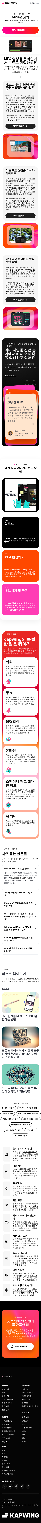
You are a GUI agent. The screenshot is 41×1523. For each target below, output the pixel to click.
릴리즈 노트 (6, 1464)
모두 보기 (5, 988)
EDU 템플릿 (6, 1438)
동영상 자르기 (7, 1403)
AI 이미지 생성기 (27, 1399)
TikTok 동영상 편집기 (10, 1119)
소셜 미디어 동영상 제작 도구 (28, 1113)
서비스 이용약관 (8, 1474)
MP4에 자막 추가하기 (13, 1130)
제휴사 (4, 1460)
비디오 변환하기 (8, 1399)
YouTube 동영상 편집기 (28, 1108)
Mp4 (29, 13)
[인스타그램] (16, 1486)
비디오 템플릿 (7, 1421)
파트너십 (5, 1457)
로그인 (32, 3)
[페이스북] (28, 1486)
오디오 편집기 (30, 1293)
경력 (3, 1454)
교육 (23, 1434)
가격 (3, 1450)
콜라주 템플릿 (7, 1428)
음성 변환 (25, 1403)
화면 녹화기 (6, 1406)
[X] (4, 1486)
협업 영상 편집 (8, 1113)
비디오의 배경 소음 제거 (25, 1289)
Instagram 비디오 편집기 (20, 1125)
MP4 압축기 (31, 1130)
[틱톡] (22, 1486)
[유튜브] (10, 1486)
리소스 (24, 1424)
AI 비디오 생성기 (27, 1393)
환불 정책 (5, 1467)
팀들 (23, 1438)
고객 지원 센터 (27, 1428)
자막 (3, 1393)
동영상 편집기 (9, 1108)
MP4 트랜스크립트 (20, 1136)
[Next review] (34, 382)
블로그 (24, 1431)
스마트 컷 (25, 1389)
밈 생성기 (5, 1396)
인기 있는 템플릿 (8, 1434)
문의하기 (25, 1441)
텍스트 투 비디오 (19, 1186)
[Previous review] (27, 382)
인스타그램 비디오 (8, 1431)
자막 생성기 (27, 1169)
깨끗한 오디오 (27, 1396)
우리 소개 (25, 1421)
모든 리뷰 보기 (10, 375)
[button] (20, 416)
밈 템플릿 (5, 1424)
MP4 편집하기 (18, 30)
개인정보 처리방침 (8, 1470)
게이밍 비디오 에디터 (30, 1119)
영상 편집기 (6, 1389)
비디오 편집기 (21, 14)
